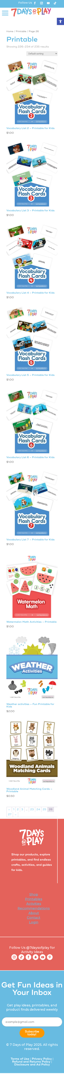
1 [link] (13, 809)
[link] (60, 21)
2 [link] (18, 809)
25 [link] (44, 809)
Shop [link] (33, 894)
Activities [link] (33, 904)
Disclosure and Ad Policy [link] (32, 1064)
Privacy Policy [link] (42, 1059)
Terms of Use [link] (20, 1059)
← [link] (9, 809)
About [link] (33, 913)
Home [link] (9, 31)
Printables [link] (33, 899)
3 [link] (22, 809)
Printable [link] (21, 31)
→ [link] (15, 814)
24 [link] (38, 809)
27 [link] (10, 814)
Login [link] (33, 922)
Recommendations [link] (34, 908)
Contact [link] (33, 918)
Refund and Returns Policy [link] (31, 1061)
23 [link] (32, 809)
